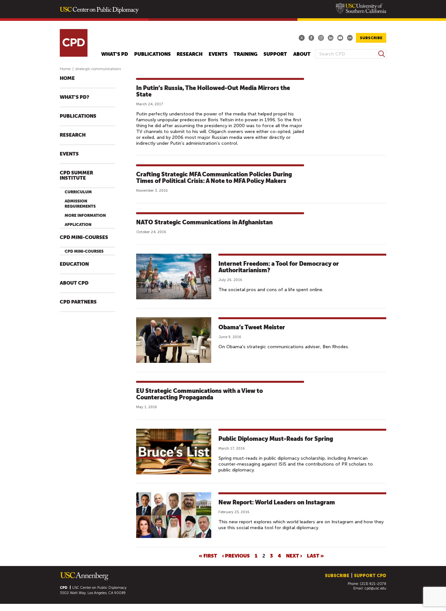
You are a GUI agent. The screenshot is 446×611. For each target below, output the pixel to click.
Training (245, 54)
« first (208, 556)
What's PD (114, 54)
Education (74, 264)
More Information (85, 215)
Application (78, 224)
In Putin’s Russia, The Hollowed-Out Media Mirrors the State (213, 91)
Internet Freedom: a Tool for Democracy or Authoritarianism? (278, 267)
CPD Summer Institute (76, 175)
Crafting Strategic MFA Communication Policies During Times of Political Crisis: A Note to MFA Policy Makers (214, 177)
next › (294, 556)
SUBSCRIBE (371, 38)
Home (65, 69)
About (302, 54)
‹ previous (236, 556)
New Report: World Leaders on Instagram (276, 502)
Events (218, 54)
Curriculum (78, 192)
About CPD (74, 283)
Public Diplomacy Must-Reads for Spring (275, 438)
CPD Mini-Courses (84, 237)
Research (189, 54)
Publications (152, 54)
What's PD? (74, 97)
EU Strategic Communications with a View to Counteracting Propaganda (199, 394)
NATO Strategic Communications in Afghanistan (204, 222)
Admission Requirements (80, 204)
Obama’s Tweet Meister (251, 327)
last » (315, 556)
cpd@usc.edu (375, 588)
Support (275, 54)
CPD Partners (78, 302)
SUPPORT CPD (370, 575)
